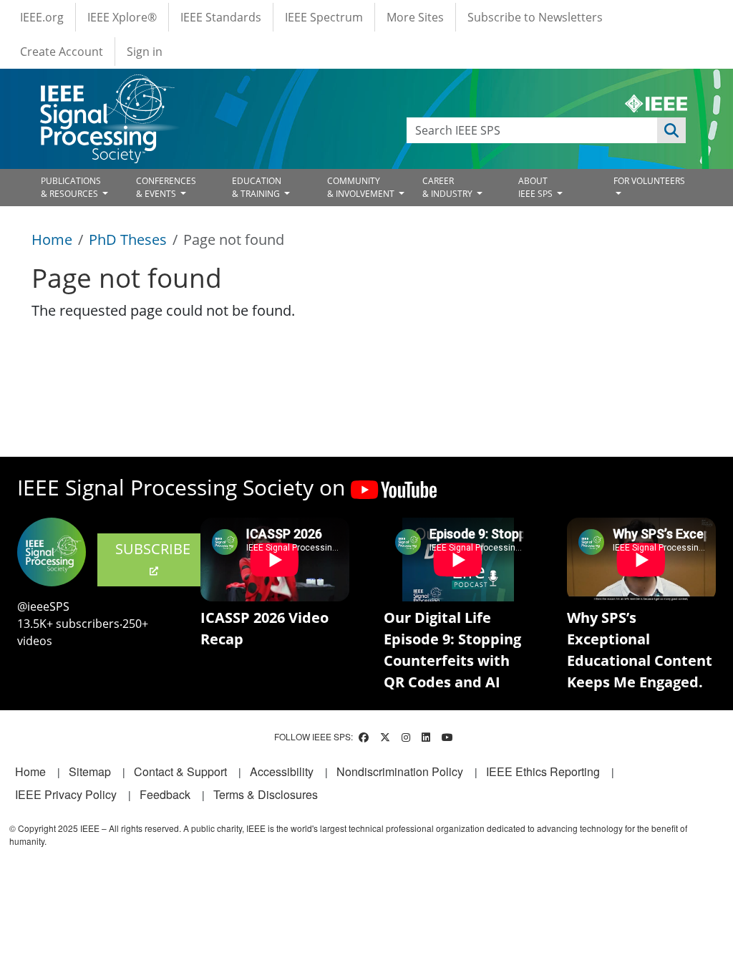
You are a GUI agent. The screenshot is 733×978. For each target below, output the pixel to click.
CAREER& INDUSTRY (448, 187)
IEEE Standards (220, 17)
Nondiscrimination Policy (399, 771)
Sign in (144, 51)
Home (51, 239)
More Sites (415, 17)
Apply (671, 130)
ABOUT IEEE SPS (536, 187)
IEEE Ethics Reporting (543, 771)
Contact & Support (180, 771)
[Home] (106, 87)
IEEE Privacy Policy (66, 794)
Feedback (165, 794)
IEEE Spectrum (324, 17)
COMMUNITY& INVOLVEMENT (362, 187)
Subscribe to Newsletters (535, 17)
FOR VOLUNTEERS (649, 181)
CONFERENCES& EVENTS (166, 187)
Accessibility (282, 771)
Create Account (61, 51)
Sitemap (90, 771)
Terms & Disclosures (265, 794)
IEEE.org (42, 17)
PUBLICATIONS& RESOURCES (71, 187)
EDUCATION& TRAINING (257, 187)
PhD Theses (128, 239)
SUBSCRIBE (152, 548)
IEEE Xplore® (122, 17)
